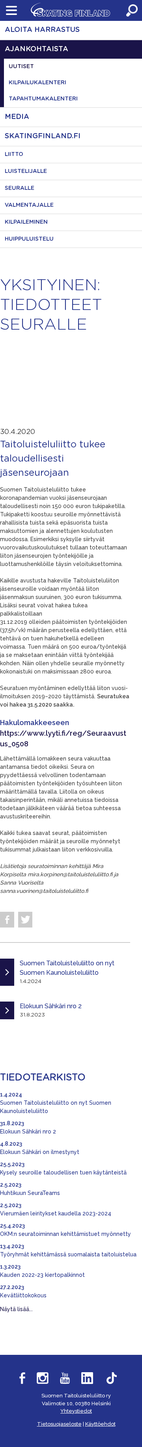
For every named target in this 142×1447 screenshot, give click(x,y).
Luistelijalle (26, 171)
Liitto (14, 154)
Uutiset (21, 66)
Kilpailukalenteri (37, 82)
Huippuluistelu (29, 239)
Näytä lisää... (16, 1309)
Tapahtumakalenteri (43, 99)
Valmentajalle (29, 205)
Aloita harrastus (42, 29)
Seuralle (19, 188)
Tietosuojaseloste (59, 1424)
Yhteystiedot (76, 1411)
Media (17, 117)
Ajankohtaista (36, 49)
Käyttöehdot (100, 1424)
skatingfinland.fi (42, 136)
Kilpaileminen (26, 222)
